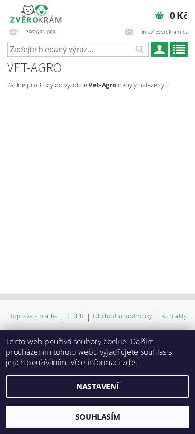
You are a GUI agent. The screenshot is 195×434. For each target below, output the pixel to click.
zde (129, 362)
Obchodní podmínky (122, 316)
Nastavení (97, 386)
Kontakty (174, 316)
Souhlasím (97, 417)
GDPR (75, 316)
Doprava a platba (33, 316)
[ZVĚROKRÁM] (35, 12)
